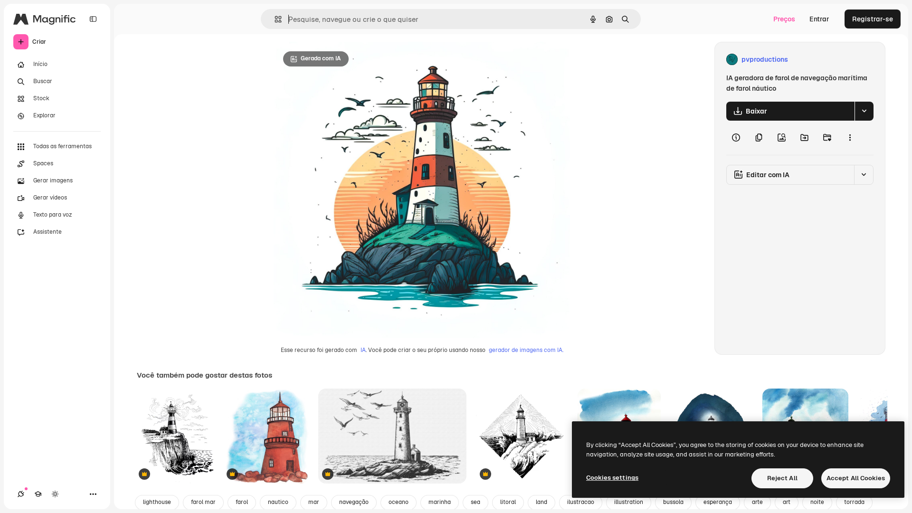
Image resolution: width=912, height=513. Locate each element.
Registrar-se (872, 19)
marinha (439, 502)
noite (817, 502)
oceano (398, 502)
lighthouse (157, 502)
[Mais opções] (849, 137)
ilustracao (580, 502)
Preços (784, 19)
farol (242, 502)
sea (475, 502)
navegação (354, 502)
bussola (673, 502)
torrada (854, 502)
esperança (717, 502)
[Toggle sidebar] (93, 19)
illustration (628, 502)
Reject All (782, 478)
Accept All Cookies (855, 478)
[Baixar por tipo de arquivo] (864, 111)
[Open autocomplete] (274, 19)
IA (363, 350)
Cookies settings (612, 478)
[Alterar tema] (55, 494)
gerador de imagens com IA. (526, 350)
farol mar (203, 502)
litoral (508, 502)
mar (313, 502)
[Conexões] (20, 494)
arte (757, 502)
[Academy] (38, 494)
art (786, 502)
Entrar (819, 19)
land (541, 502)
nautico (278, 502)
